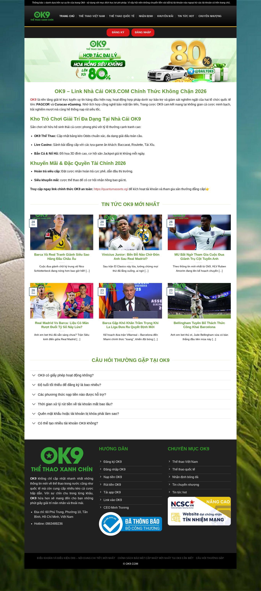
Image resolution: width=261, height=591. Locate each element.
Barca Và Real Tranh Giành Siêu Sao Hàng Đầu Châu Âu (61, 257)
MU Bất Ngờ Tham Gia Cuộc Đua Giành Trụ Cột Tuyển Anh (199, 257)
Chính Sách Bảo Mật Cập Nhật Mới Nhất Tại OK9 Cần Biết (155, 558)
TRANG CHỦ (66, 16)
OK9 (33, 478)
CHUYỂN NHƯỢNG (210, 16)
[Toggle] (34, 376)
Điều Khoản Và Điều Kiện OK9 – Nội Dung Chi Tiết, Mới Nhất (76, 558)
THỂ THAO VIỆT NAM (92, 16)
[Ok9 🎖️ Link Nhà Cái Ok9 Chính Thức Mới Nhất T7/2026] (42, 16)
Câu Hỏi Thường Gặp (210, 558)
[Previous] (33, 60)
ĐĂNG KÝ (118, 32)
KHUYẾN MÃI (165, 16)
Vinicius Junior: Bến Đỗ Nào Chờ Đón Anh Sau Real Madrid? (130, 257)
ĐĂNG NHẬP (143, 32)
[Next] (227, 60)
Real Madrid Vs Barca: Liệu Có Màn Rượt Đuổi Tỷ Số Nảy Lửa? (62, 325)
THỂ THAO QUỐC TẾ (122, 16)
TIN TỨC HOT (186, 16)
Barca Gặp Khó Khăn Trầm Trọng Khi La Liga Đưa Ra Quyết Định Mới (130, 325)
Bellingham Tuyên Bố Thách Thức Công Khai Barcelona (199, 325)
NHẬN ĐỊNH (146, 16)
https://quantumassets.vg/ (111, 189)
